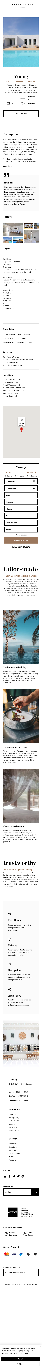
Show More (7, 166)
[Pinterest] (22, 1176)
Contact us (13, 1127)
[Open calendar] (34, 481)
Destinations (13, 1143)
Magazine (12, 1160)
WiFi (30, 342)
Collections (13, 1147)
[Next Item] (36, 233)
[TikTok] (18, 1176)
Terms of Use (14, 1121)
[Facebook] (9, 1176)
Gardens (27, 334)
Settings (20, 1364)
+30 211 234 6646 (18, 1092)
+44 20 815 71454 (18, 1100)
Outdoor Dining (9, 338)
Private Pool (22, 342)
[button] (21, 113)
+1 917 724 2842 (18, 1096)
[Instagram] (5, 1176)
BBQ (19, 334)
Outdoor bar (21, 338)
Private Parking (9, 342)
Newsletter (8, 1186)
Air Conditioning (9, 334)
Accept (20, 1359)
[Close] (39, 1348)
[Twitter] (14, 1176)
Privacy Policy (14, 1118)
